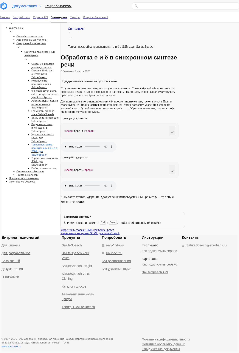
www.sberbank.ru (11, 346)
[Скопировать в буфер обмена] (172, 130)
